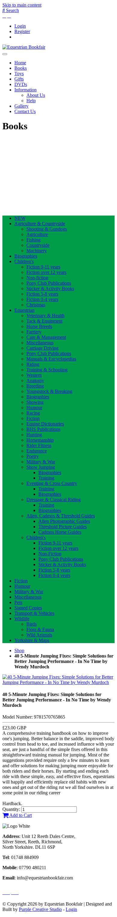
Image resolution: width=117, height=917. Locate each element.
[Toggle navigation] (4, 54)
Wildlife (21, 618)
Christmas (35, 304)
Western (34, 375)
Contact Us (25, 111)
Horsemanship (40, 440)
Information (25, 89)
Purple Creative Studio (40, 909)
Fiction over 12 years (46, 272)
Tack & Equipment (44, 321)
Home (20, 62)
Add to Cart (20, 815)
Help (31, 100)
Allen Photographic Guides (64, 521)
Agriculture (37, 234)
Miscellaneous (39, 342)
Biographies (25, 256)
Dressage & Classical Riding (53, 499)
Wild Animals (39, 634)
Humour (34, 407)
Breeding (35, 385)
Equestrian (24, 310)
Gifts (19, 78)
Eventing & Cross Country (51, 483)
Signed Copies (28, 607)
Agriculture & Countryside (39, 223)
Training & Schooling (47, 369)
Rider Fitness (38, 445)
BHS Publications (43, 429)
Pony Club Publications (48, 283)
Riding (32, 364)
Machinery (36, 250)
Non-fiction (37, 277)
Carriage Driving (42, 348)
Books (20, 68)
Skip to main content (21, 5)
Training (46, 477)
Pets (18, 602)
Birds (31, 624)
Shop (19, 650)
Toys (19, 73)
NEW (20, 218)
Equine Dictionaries (45, 423)
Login (20, 26)
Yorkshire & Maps (31, 640)
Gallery (21, 106)
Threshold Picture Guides (62, 526)
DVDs (20, 84)
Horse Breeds (39, 326)
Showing (35, 402)
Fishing (33, 239)
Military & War (40, 461)
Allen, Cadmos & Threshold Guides (60, 515)
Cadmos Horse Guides (59, 532)
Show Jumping (40, 467)
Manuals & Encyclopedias (51, 358)
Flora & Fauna (40, 629)
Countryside (38, 245)
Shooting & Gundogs (46, 229)
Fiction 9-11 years (43, 266)
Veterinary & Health (45, 315)
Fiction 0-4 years (42, 299)
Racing (33, 413)
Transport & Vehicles (34, 613)
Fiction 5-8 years (42, 293)
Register (22, 31)
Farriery (33, 331)
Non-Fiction (50, 553)
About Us (35, 95)
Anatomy (35, 380)
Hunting (34, 434)
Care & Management (46, 337)
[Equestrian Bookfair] (23, 47)
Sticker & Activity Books (50, 288)
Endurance (36, 450)
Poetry (32, 456)
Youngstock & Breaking (49, 391)
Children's (24, 261)
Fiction (33, 418)
